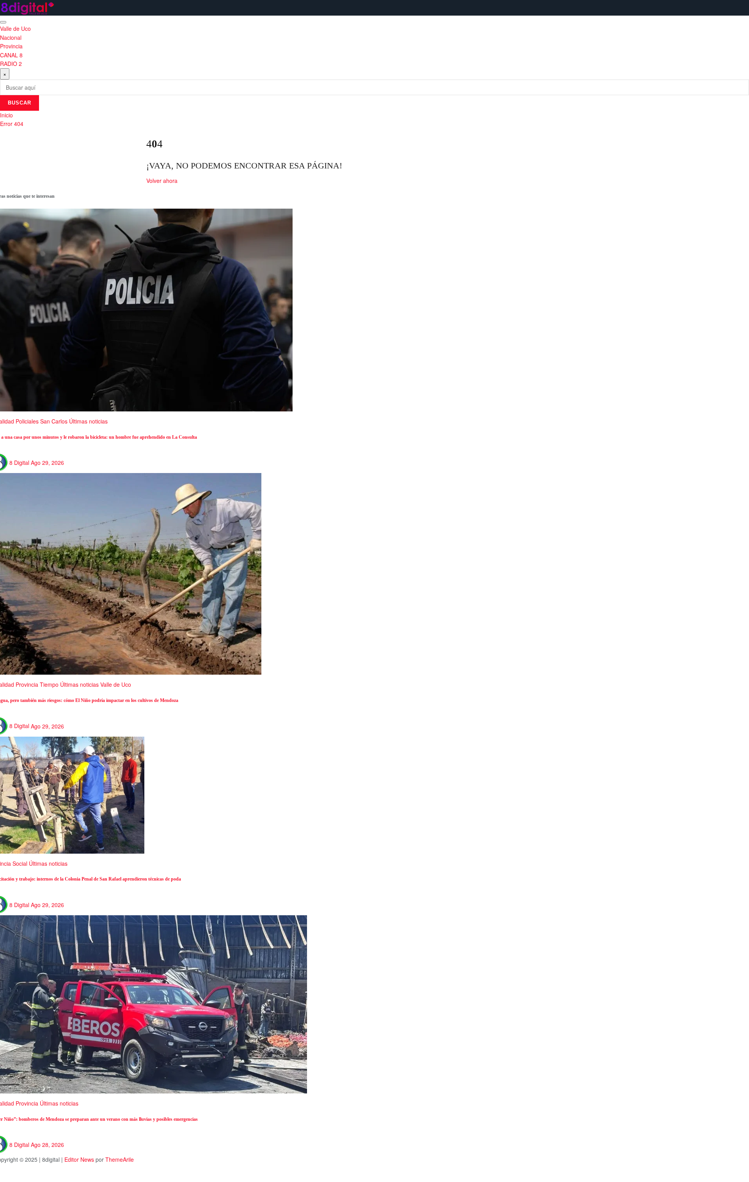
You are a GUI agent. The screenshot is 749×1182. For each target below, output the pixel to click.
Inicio (6, 115)
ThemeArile (119, 1159)
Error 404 (11, 124)
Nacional (10, 37)
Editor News (79, 1159)
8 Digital (19, 462)
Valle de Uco (15, 28)
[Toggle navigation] (3, 22)
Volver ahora (161, 180)
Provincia (11, 46)
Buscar (19, 103)
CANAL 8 (11, 55)
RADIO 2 (11, 63)
